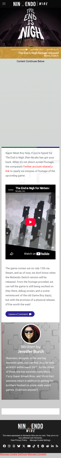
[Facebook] (4, 445)
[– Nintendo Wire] (30, 427)
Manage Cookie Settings (40, 440)
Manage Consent (37, 454)
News (47, 55)
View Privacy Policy (19, 440)
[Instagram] (9, 445)
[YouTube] (28, 445)
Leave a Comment (18, 49)
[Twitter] (23, 445)
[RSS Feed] (57, 445)
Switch (55, 55)
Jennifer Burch (52, 49)
